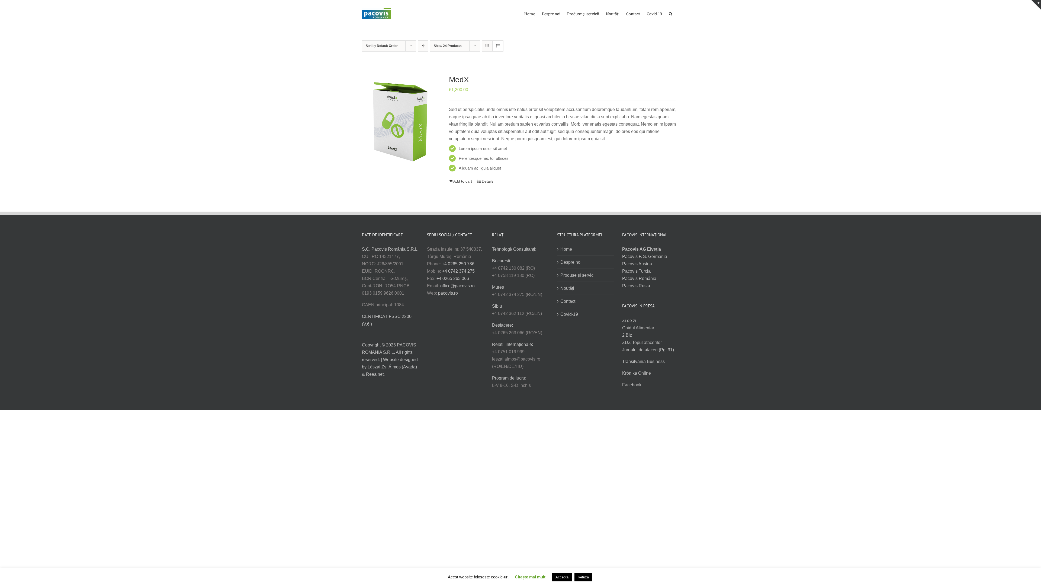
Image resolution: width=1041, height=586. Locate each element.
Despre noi (570, 262)
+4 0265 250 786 (458, 264)
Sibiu (497, 306)
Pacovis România (639, 278)
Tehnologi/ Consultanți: (514, 249)
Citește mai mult (530, 577)
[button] (670, 13)
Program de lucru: (509, 378)
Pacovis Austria (637, 264)
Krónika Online (636, 373)
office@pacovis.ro (457, 286)
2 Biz (627, 335)
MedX (459, 79)
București (501, 261)
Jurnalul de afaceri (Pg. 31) (648, 350)
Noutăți (567, 288)
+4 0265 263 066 (452, 278)
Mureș (498, 287)
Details (487, 181)
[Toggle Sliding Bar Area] (1036, 5)
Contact (567, 301)
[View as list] (498, 46)
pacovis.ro (448, 293)
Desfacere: (502, 325)
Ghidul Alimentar (638, 328)
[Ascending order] (423, 46)
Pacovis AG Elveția (641, 249)
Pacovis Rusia (636, 286)
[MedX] (400, 120)
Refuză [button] (583, 577)
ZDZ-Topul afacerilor (642, 342)
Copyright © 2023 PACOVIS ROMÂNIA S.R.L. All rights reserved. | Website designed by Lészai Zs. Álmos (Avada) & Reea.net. (390, 360)
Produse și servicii (578, 275)
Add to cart (462, 181)
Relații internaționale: (512, 344)
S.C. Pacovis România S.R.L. (390, 249)
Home (566, 249)
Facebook (631, 385)
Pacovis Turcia (636, 271)
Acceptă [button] (561, 577)
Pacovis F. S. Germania (644, 256)
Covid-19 (569, 314)
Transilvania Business (643, 361)
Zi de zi (629, 320)
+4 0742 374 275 (458, 271)
